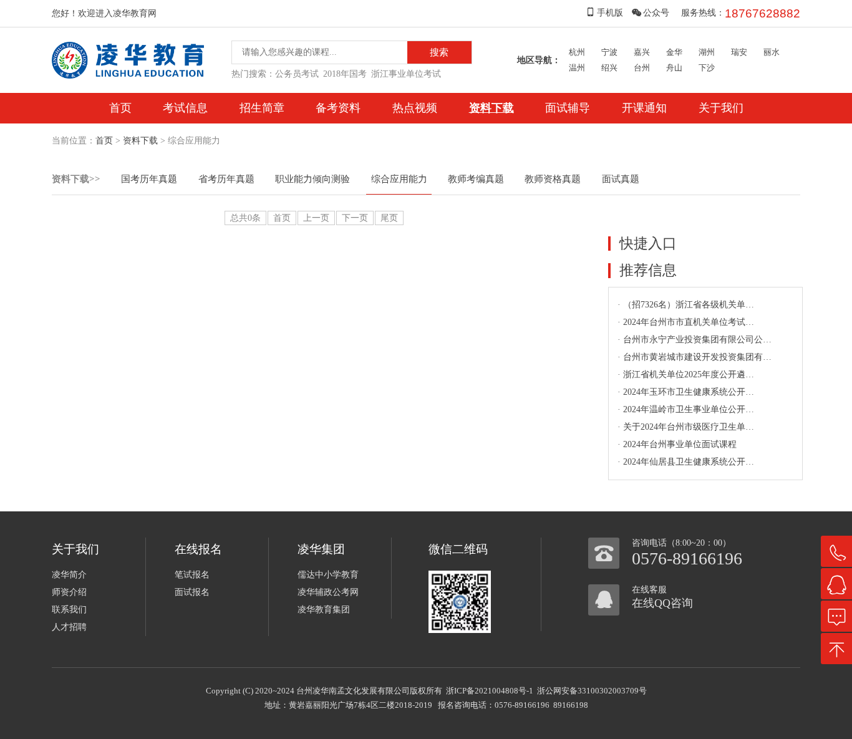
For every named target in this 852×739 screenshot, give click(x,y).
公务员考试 (297, 74)
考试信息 (185, 108)
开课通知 (644, 108)
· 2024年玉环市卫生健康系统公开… (685, 392)
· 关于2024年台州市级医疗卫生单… (685, 427)
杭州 (577, 52)
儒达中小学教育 (328, 574)
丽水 (771, 52)
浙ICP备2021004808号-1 (489, 690)
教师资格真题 (553, 179)
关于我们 (721, 108)
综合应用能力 (399, 179)
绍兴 (609, 67)
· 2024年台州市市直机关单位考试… (685, 322)
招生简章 (262, 108)
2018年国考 (345, 74)
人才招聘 (69, 627)
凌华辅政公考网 (328, 592)
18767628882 (762, 13)
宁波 (609, 52)
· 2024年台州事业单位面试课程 (677, 444)
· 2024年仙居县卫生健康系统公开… (685, 461)
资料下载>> (76, 179)
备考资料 (338, 108)
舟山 (674, 67)
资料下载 (491, 108)
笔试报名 (192, 574)
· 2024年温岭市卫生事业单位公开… (685, 409)
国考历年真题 (149, 179)
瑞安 (739, 52)
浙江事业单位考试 (406, 74)
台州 (642, 67)
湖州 (707, 52)
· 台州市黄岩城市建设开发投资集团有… (694, 357)
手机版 (610, 12)
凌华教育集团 (324, 609)
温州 (577, 67)
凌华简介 (69, 574)
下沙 (707, 67)
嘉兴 (642, 52)
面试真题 (620, 179)
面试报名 (192, 592)
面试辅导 (567, 108)
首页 (120, 108)
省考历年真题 (226, 179)
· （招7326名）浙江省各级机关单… (685, 304)
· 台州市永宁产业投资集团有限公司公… (694, 339)
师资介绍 (69, 592)
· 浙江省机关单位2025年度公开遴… (685, 374)
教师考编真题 (476, 179)
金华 (674, 52)
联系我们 (69, 609)
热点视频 (414, 108)
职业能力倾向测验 (312, 179)
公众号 (656, 12)
